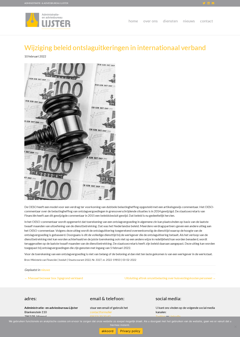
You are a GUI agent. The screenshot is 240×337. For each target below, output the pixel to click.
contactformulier (101, 312)
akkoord (107, 331)
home (133, 21)
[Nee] (235, 327)
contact (206, 21)
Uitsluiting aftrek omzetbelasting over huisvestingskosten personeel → (170, 278)
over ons (150, 21)
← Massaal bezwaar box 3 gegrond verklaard (53, 278)
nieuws (189, 21)
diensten (170, 21)
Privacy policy (130, 331)
